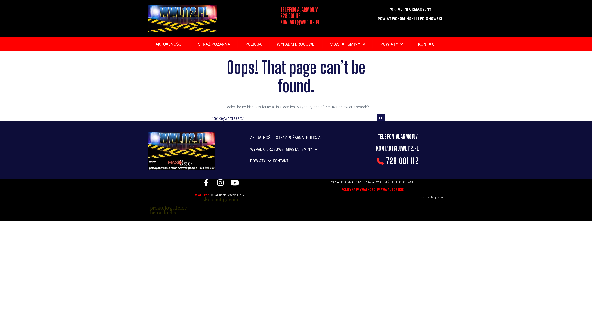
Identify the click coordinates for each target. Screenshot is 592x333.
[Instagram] (220, 182)
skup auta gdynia (432, 197)
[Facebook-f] (206, 182)
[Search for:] (290, 118)
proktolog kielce (168, 208)
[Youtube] (234, 182)
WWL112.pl (203, 195)
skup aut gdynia (220, 199)
